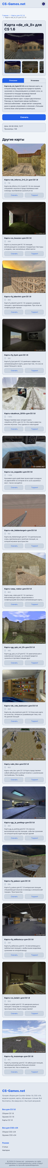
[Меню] (3, 3)
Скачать (24, 117)
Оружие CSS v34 (9, 1135)
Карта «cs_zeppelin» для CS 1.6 (18, 472)
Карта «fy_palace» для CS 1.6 (17, 881)
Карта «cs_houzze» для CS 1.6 (17, 238)
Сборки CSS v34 (9, 1132)
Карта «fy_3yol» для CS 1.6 (16, 355)
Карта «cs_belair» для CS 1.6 (17, 998)
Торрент (34, 195)
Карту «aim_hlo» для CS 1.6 (16, 764)
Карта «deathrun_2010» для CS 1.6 (19, 413)
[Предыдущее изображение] (7, 46)
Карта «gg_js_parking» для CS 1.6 (19, 822)
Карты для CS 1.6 (18, 15)
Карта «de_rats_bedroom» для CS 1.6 (21, 706)
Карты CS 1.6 (7, 1120)
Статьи (5, 1147)
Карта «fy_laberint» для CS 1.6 (17, 296)
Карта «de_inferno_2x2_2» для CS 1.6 (21, 180)
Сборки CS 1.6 (8, 1113)
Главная (5, 15)
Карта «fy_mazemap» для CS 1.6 (18, 1056)
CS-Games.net (13, 4)
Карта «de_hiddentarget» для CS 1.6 (20, 530)
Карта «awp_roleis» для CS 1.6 (18, 589)
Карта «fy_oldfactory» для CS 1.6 (18, 939)
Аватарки (6, 1150)
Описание (13, 80)
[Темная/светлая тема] (43, 4)
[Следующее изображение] (40, 46)
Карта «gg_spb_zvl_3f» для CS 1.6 (19, 647)
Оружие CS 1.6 (8, 1117)
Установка (35, 80)
